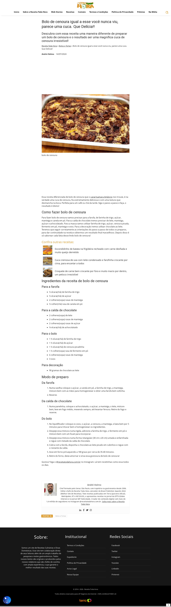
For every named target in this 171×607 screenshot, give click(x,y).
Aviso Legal (72, 568)
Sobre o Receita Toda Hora (35, 12)
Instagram (116, 557)
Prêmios (141, 12)
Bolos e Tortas (65, 46)
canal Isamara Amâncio (101, 197)
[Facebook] (84, 510)
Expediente (71, 557)
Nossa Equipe (73, 574)
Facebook (116, 545)
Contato (82, 12)
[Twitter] (87, 510)
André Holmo (48, 54)
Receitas (70, 12)
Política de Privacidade (122, 12)
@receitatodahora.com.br (68, 462)
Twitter (115, 551)
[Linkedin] (80, 510)
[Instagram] (91, 510)
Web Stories (56, 12)
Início (16, 12)
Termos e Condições (98, 12)
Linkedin (115, 568)
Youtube (115, 563)
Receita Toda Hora (49, 46)
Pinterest (115, 574)
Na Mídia (153, 12)
